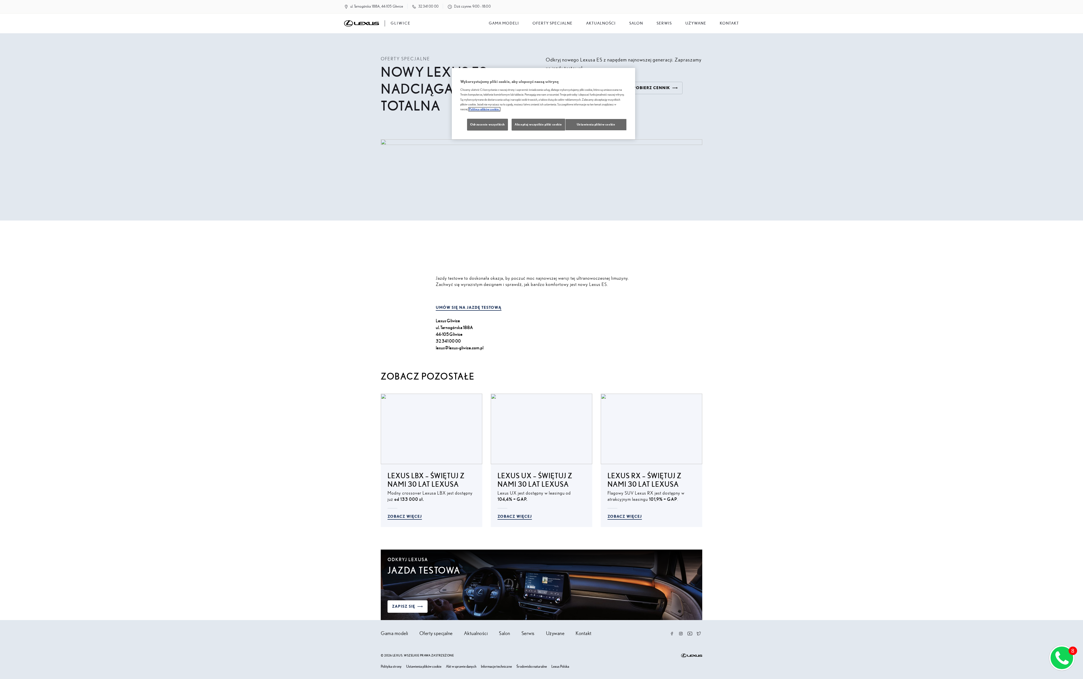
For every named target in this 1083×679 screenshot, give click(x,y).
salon (636, 23)
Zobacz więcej (405, 517)
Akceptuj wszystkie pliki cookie (538, 124)
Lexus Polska (560, 667)
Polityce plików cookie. (484, 109)
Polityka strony (391, 667)
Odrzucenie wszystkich (487, 124)
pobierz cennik (651, 88)
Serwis (664, 23)
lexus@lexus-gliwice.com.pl (459, 348)
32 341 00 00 (428, 6)
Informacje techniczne (496, 667)
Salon (504, 633)
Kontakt (729, 23)
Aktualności (601, 23)
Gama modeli (504, 23)
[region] (543, 103)
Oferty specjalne (552, 23)
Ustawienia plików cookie (423, 667)
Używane (695, 23)
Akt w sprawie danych (461, 667)
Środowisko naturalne (531, 667)
